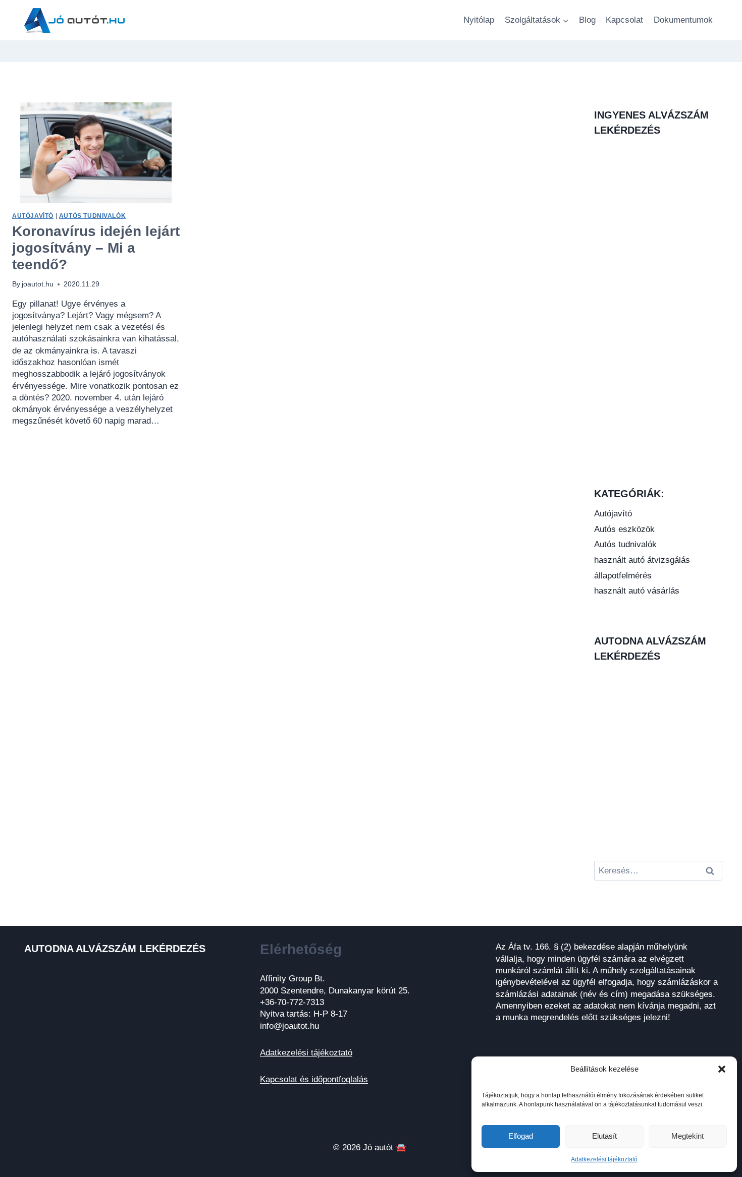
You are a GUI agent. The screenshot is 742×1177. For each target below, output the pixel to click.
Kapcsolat (624, 20)
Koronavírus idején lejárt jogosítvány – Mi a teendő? (96, 247)
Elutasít (604, 1136)
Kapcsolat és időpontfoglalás (314, 1079)
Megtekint (687, 1136)
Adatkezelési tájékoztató (604, 1159)
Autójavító (33, 215)
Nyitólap (478, 20)
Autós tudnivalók (92, 215)
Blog (587, 20)
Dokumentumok (683, 20)
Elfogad (520, 1136)
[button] (722, 1069)
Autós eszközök (624, 529)
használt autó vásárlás (636, 591)
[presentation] (96, 152)
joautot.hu (38, 284)
